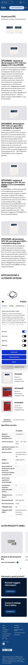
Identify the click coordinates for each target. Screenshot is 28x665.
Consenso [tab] (4, 305)
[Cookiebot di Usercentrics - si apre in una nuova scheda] (20, 302)
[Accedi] (20, 2)
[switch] (24, 336)
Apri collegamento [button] (9, 562)
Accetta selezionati (14, 357)
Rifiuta (14, 362)
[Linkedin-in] (6, 650)
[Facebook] (3, 650)
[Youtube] (8, 650)
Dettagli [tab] (11, 305)
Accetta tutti (14, 352)
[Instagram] (11, 650)
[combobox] (7, 2)
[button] (7, 420)
